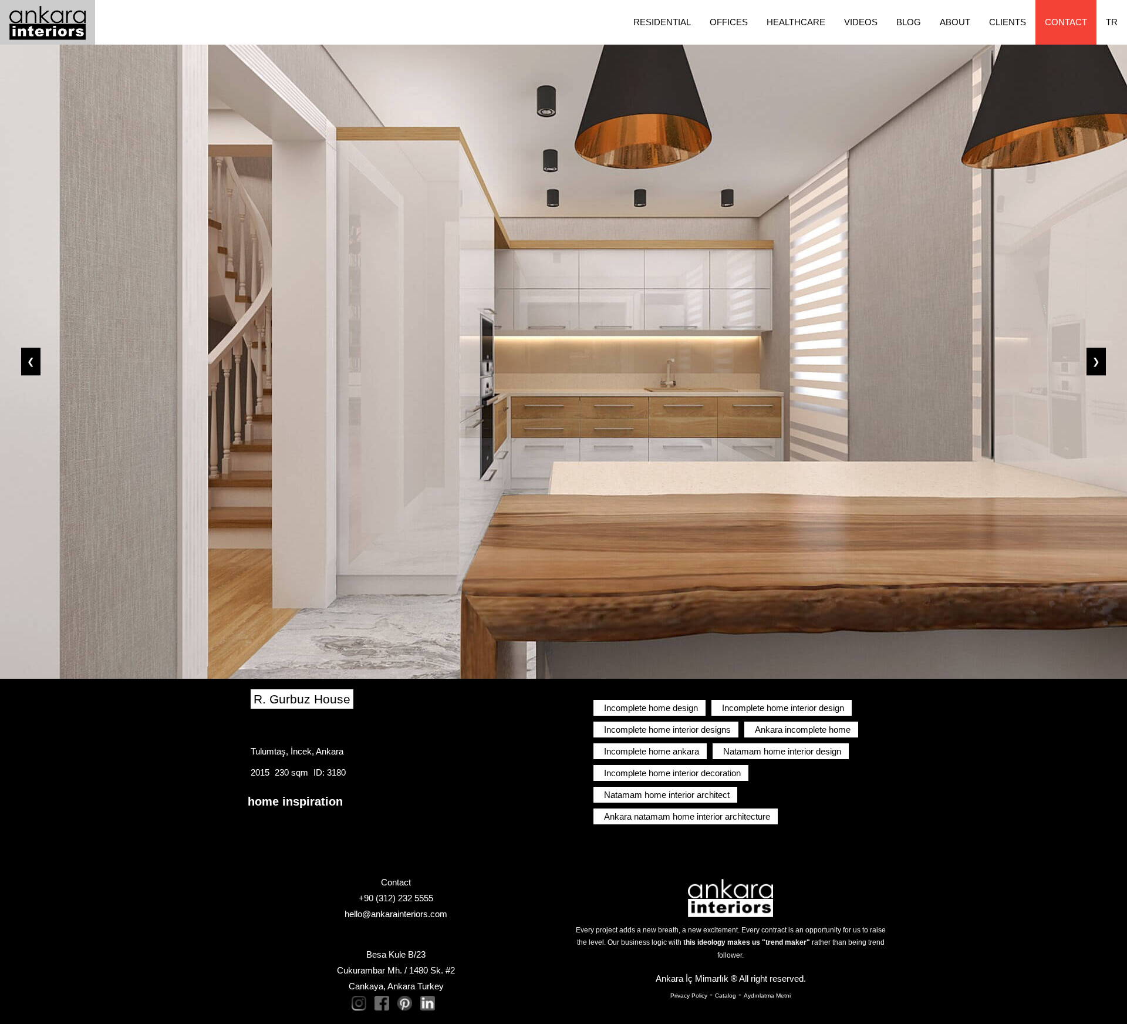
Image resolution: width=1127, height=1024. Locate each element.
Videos (861, 22)
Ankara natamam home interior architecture (687, 816)
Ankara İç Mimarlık (692, 978)
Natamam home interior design (782, 751)
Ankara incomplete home (803, 730)
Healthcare (796, 22)
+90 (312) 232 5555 (396, 898)
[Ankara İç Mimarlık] (730, 897)
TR (1112, 22)
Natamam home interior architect (667, 795)
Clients (1007, 22)
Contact (1066, 22)
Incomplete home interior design (783, 708)
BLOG (908, 22)
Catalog (725, 995)
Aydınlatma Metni (767, 995)
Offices (729, 22)
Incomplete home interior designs (667, 730)
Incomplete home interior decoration (672, 773)
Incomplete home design (651, 708)
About (955, 22)
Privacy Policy (688, 995)
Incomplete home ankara (651, 751)
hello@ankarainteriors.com (396, 914)
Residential (662, 22)
